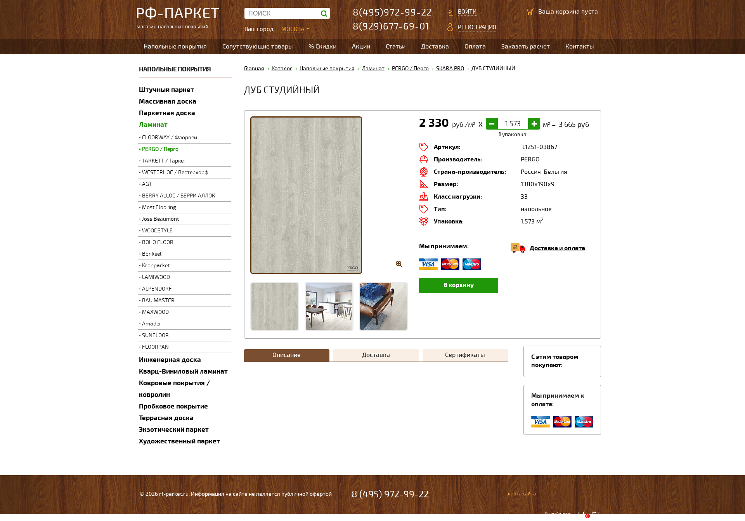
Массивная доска (167, 101)
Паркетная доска (167, 113)
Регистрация (477, 27)
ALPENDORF (157, 289)
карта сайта (522, 494)
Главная (254, 68)
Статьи (395, 46)
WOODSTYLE (157, 230)
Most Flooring (159, 207)
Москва (292, 29)
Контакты (579, 46)
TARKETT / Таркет (164, 161)
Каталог (282, 68)
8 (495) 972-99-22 (390, 494)
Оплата (475, 46)
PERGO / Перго (160, 149)
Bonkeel (151, 254)
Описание (286, 355)
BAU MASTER (158, 300)
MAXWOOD (155, 312)
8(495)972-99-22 (392, 12)
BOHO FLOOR (157, 242)
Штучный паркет (166, 90)
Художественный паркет (179, 441)
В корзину (459, 285)
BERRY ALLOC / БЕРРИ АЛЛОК (178, 195)
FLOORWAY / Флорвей (169, 137)
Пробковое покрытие (173, 406)
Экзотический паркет (174, 430)
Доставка (435, 46)
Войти (467, 11)
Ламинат (153, 125)
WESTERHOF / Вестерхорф (175, 172)
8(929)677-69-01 (391, 26)
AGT (147, 184)
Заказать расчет (525, 46)
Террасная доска (166, 418)
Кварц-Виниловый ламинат (183, 371)
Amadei (151, 323)
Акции (361, 46)
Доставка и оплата (557, 248)
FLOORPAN (155, 347)
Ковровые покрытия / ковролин (174, 389)
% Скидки (322, 46)
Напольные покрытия (175, 46)
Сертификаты (465, 355)
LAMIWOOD (156, 277)
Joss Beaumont (160, 219)
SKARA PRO (450, 68)
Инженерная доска (170, 360)
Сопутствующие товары (257, 46)
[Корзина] (530, 12)
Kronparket (156, 265)
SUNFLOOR (155, 335)
